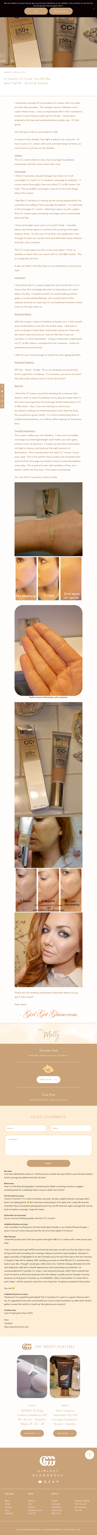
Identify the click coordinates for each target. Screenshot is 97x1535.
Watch (55, 1494)
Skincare (31, 1507)
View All (31, 1513)
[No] (94, 8)
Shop (7, 1510)
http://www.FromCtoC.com (16, 1326)
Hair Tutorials (81, 1503)
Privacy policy (61, 11)
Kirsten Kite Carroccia (13, 1215)
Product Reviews (35, 1510)
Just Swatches (80, 1507)
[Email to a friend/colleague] (2, 401)
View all (78, 1510)
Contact (8, 1507)
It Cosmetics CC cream (52, 102)
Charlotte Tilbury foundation (17, 1205)
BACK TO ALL (46, 1079)
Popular (54, 1500)
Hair (30, 1503)
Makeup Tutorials (82, 1500)
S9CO (72, 1529)
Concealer (55, 1503)
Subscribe (9, 1513)
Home (7, 1500)
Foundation (56, 1507)
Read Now (30, 1433)
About (7, 1503)
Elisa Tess (8, 1236)
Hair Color (56, 1513)
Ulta (55, 477)
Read (31, 1494)
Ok (36, 11)
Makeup (7, 72)
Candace (8, 1310)
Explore (9, 1494)
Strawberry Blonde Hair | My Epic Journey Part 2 (48, 1096)
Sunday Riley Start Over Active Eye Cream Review (48, 1052)
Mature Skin (56, 1510)
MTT (79, 1529)
